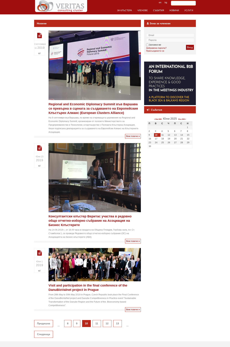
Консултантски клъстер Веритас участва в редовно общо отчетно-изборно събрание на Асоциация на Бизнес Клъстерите (90, 221)
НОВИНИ (174, 10)
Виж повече (132, 136)
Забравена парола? (156, 48)
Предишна (43, 323)
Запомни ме (154, 45)
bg (166, 2)
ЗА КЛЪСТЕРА (124, 10)
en (160, 2)
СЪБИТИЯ (158, 10)
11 (96, 323)
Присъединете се (155, 51)
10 (156, 135)
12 (107, 323)
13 (117, 323)
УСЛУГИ (188, 10)
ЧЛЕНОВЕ (142, 10)
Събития (156, 109)
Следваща (43, 334)
